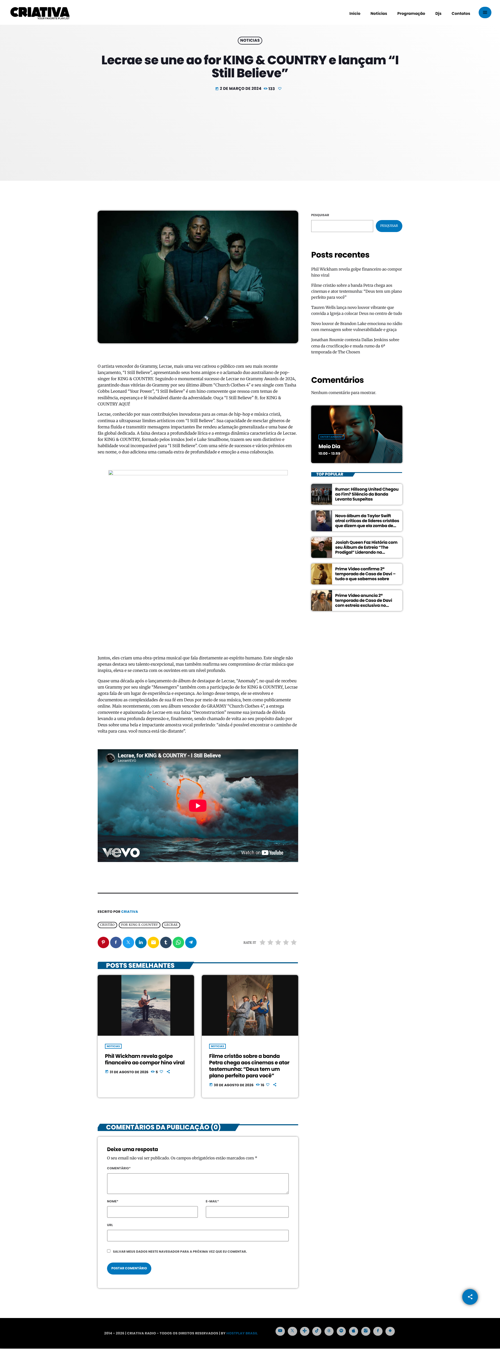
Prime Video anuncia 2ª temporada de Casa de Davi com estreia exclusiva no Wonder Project (363, 602)
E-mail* (212, 1201)
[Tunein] (304, 1331)
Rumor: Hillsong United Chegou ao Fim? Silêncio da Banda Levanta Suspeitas (366, 494)
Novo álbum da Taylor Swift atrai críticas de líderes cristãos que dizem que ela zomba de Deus (367, 523)
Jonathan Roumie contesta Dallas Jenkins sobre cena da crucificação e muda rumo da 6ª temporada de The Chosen (355, 346)
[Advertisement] (250, 131)
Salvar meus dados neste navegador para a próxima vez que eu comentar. (180, 1252)
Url (110, 1225)
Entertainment (331, 437)
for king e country (139, 925)
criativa (129, 911)
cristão (107, 925)
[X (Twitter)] (292, 1331)
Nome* (112, 1201)
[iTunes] (353, 1331)
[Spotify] (341, 1331)
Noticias (250, 40)
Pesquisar (320, 215)
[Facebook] (378, 1331)
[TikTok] (317, 1331)
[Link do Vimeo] (40, 12)
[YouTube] (280, 1331)
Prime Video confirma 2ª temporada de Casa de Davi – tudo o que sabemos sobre (365, 574)
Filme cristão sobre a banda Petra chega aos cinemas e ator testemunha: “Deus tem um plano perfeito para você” (249, 1065)
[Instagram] (366, 1331)
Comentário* (119, 1168)
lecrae (171, 925)
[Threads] (329, 1331)
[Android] (390, 1331)
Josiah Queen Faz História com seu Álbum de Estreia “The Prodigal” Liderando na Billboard (366, 549)
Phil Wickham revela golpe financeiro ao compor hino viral (145, 1059)
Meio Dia (329, 446)
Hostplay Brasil (242, 1333)
